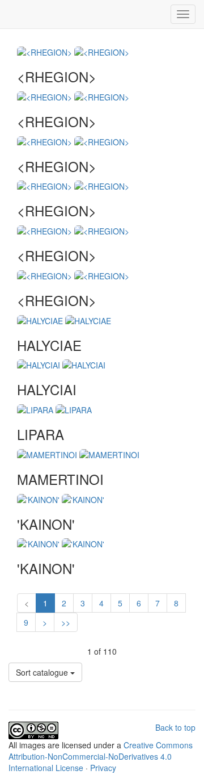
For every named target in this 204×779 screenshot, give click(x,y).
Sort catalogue (43, 672)
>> (65, 622)
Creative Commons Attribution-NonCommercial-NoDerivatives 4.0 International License (100, 756)
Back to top (175, 727)
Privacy (103, 767)
